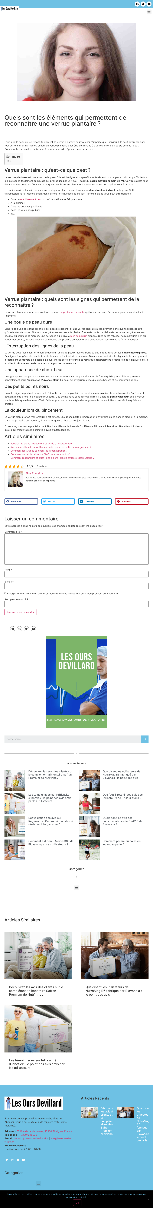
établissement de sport (33, 199)
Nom (8, 570)
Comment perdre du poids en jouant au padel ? (122, 843)
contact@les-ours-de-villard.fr (31, 1138)
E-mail (9, 581)
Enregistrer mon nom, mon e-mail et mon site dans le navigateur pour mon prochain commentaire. (62, 593)
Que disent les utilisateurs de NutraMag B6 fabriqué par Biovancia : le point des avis (121, 774)
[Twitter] (143, 4)
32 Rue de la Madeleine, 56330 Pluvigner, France (44, 1131)
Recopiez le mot (17, 599)
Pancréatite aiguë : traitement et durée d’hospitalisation (41, 443)
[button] (149, 12)
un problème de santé (72, 312)
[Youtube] (149, 4)
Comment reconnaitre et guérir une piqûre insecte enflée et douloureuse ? (52, 457)
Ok (77, 1202)
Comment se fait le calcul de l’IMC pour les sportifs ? (40, 454)
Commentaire (13, 532)
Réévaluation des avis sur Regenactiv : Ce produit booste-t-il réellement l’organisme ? (50, 821)
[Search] (145, 739)
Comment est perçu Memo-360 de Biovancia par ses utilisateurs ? (51, 843)
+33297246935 (28, 1134)
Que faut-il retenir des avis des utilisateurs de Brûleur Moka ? (123, 796)
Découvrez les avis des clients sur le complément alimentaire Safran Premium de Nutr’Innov (50, 774)
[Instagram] (19, 628)
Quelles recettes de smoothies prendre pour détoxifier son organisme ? (50, 447)
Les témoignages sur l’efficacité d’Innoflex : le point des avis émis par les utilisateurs (49, 798)
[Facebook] (137, 4)
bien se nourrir (78, 335)
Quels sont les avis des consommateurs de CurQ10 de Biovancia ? (122, 821)
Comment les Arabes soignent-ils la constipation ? (38, 450)
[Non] (148, 1199)
